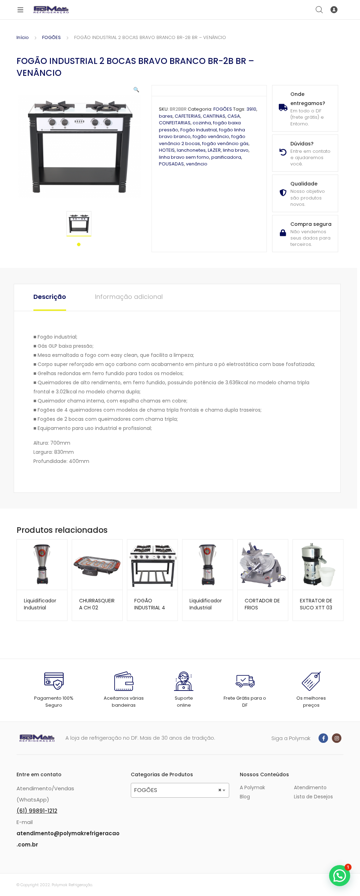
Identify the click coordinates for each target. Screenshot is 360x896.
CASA (233, 116)
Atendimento (310, 787)
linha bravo (236, 150)
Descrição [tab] (49, 296)
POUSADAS (171, 164)
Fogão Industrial (198, 129)
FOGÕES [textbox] (178, 790)
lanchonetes (191, 150)
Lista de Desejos (313, 796)
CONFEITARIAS (175, 122)
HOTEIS (167, 150)
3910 (251, 109)
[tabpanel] (78, 223)
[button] (136, 89)
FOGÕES (51, 37)
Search (319, 9)
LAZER (214, 150)
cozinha (202, 122)
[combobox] (180, 790)
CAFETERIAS (188, 116)
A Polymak (252, 787)
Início (23, 37)
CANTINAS (214, 116)
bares (166, 116)
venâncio (196, 164)
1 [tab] (79, 244)
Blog (245, 796)
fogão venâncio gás (225, 143)
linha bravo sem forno (184, 157)
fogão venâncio (211, 136)
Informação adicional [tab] (129, 296)
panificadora (226, 157)
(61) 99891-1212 (37, 811)
